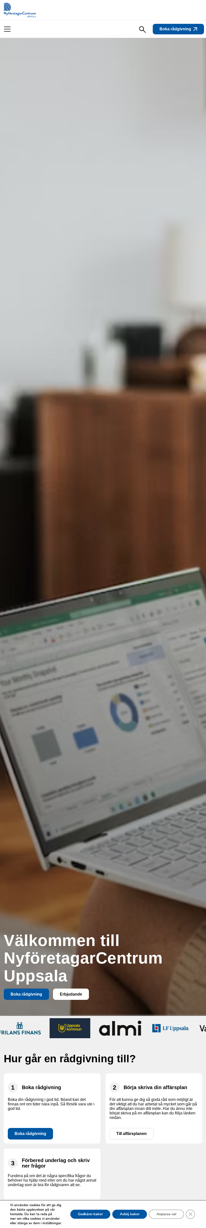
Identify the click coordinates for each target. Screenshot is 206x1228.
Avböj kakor (129, 1214)
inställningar (51, 1223)
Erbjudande (71, 994)
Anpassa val (166, 1214)
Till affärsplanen (131, 1133)
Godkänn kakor (90, 1214)
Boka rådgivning (175, 29)
